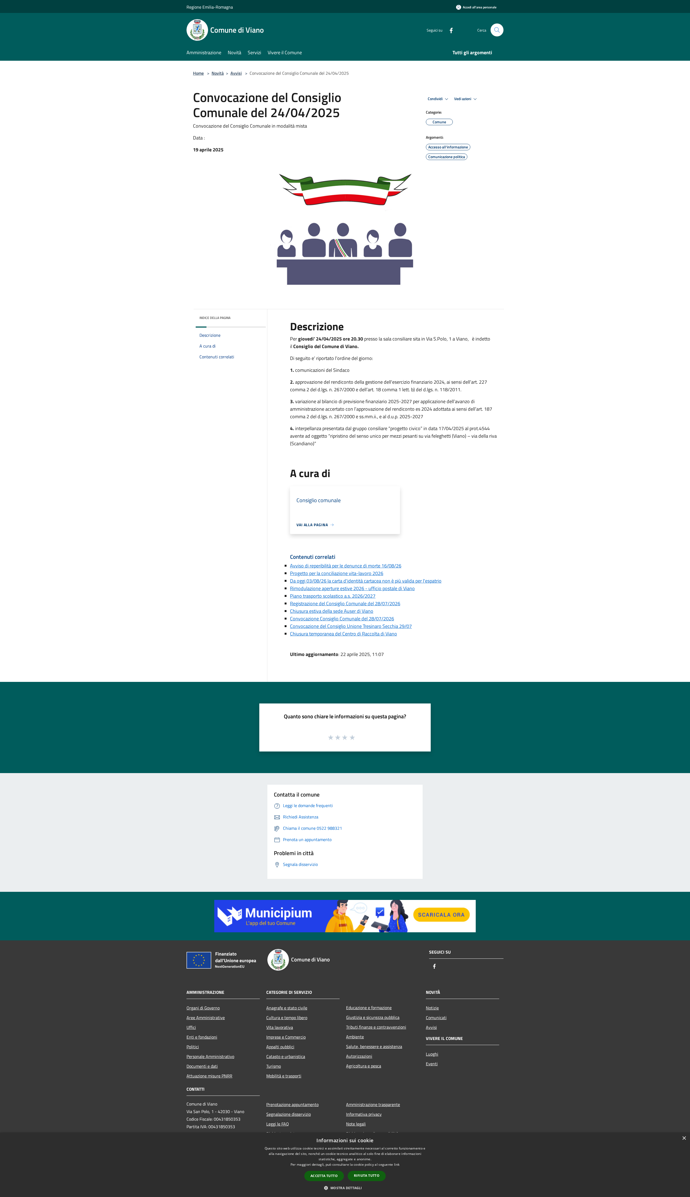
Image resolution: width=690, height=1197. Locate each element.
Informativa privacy (364, 1114)
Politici (193, 1046)
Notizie (432, 1008)
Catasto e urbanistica (285, 1056)
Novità (218, 73)
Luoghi (432, 1054)
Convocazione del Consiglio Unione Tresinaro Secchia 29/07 (351, 626)
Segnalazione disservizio (288, 1114)
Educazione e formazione (369, 1007)
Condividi (435, 99)
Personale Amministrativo (210, 1056)
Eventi (432, 1063)
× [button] (684, 1138)
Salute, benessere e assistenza (374, 1046)
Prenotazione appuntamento (292, 1104)
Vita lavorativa (279, 1027)
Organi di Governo (203, 1008)
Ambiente (355, 1036)
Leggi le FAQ (277, 1124)
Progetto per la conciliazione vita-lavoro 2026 (336, 573)
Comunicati (436, 1017)
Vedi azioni (463, 99)
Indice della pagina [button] (214, 317)
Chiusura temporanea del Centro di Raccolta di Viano (343, 633)
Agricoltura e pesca (363, 1066)
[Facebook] (449, 29)
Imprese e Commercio (286, 1037)
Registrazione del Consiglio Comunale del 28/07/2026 (345, 603)
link (396, 1164)
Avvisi (236, 73)
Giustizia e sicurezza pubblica (372, 1017)
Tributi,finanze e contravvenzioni (376, 1027)
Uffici (191, 1027)
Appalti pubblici (280, 1046)
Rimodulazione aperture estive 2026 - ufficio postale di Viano (352, 588)
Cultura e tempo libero (286, 1017)
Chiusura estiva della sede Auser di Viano (331, 611)
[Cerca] (497, 29)
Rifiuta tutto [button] (367, 1175)
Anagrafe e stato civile (286, 1008)
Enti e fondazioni (202, 1037)
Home (198, 73)
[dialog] (345, 1165)
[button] (345, 1188)
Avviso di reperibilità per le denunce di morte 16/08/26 (345, 565)
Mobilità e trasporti (283, 1076)
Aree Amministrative (206, 1017)
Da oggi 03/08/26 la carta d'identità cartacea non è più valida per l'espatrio (365, 580)
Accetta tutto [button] (324, 1176)
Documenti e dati (202, 1066)
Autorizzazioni (359, 1056)
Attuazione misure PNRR (209, 1076)
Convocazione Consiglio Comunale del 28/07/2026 (342, 618)
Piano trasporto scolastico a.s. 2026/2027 (332, 596)
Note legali (356, 1124)
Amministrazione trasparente (373, 1104)
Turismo (273, 1066)
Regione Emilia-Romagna (210, 7)
